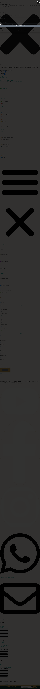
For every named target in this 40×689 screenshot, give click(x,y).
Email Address (3, 20)
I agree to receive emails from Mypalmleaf (10, 24)
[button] (38, 2)
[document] (20, 344)
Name (1, 16)
